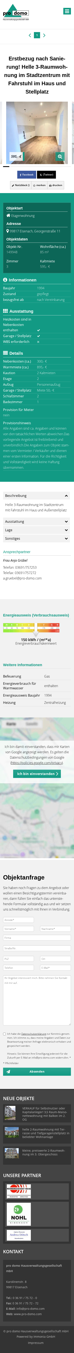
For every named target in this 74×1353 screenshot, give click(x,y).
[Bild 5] (31, 166)
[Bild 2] (12, 166)
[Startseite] (16, 12)
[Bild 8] (49, 166)
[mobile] (67, 11)
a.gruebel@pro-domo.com (22, 578)
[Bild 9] (55, 166)
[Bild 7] (43, 166)
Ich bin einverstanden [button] (36, 773)
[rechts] (44, 35)
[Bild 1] (6, 166)
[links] (30, 35)
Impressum (36, 1343)
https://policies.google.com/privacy (36, 763)
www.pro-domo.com (28, 1314)
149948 (11, 252)
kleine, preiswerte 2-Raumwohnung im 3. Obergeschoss (43, 1152)
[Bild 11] (68, 166)
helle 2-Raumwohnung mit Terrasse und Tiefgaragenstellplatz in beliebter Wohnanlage (45, 1133)
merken (41, 185)
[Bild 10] (62, 166)
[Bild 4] (25, 166)
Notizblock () (22, 185)
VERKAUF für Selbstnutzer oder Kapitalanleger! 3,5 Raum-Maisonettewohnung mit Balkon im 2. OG (44, 1113)
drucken (57, 185)
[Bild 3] (18, 166)
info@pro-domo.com (30, 1309)
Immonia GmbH (44, 1337)
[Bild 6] (37, 166)
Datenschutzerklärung (33, 1034)
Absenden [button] (37, 1071)
